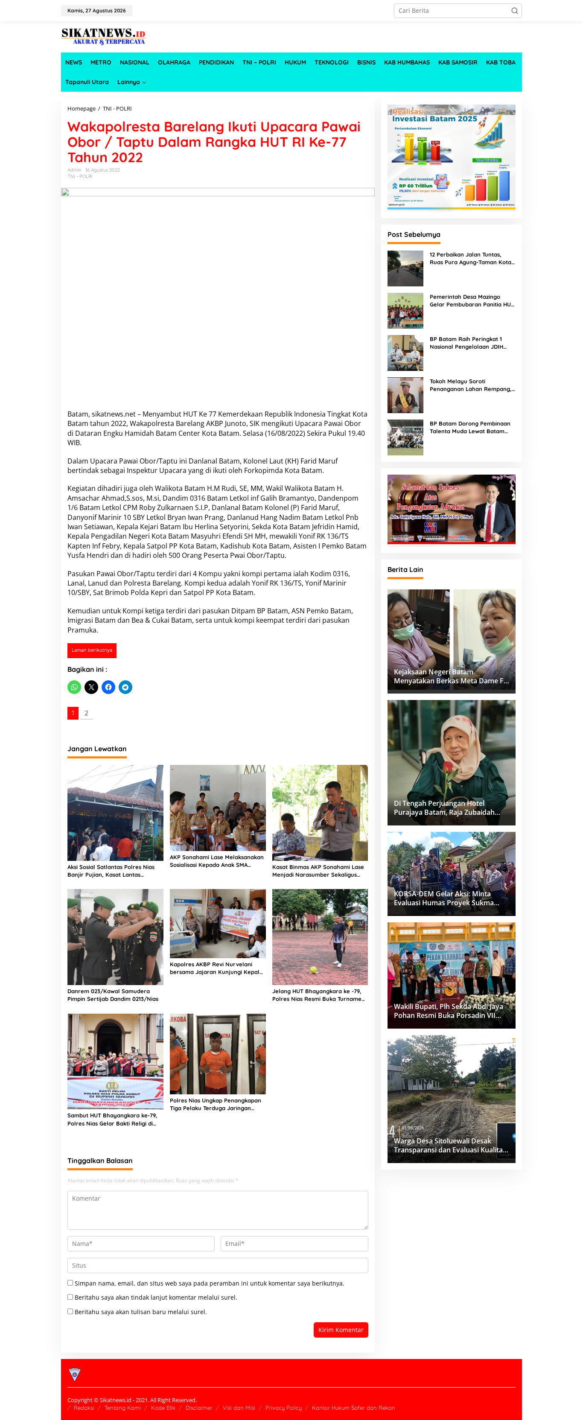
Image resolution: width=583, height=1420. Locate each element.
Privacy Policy (283, 1407)
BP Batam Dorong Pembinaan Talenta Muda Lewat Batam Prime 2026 (470, 427)
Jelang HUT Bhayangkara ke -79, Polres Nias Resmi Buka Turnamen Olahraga (318, 995)
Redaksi (84, 1407)
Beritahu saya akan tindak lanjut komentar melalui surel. (156, 1297)
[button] (514, 10)
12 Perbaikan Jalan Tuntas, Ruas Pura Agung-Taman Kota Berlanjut (470, 258)
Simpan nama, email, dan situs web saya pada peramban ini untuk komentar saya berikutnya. (209, 1283)
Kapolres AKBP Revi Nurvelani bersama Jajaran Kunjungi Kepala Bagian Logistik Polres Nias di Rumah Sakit (216, 968)
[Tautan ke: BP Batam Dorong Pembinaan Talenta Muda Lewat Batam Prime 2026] (405, 436)
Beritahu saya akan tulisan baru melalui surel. (141, 1312)
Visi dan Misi (239, 1407)
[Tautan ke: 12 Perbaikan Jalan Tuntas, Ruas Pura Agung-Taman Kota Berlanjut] (405, 267)
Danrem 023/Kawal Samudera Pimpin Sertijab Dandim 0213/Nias (112, 995)
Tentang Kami (123, 1407)
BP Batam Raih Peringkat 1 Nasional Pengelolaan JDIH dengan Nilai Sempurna (466, 342)
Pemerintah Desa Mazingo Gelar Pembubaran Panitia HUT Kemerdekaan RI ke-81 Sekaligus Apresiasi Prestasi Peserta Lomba (472, 300)
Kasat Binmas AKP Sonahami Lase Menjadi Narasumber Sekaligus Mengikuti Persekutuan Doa (318, 870)
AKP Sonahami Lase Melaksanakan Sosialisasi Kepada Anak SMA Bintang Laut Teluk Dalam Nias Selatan (217, 861)
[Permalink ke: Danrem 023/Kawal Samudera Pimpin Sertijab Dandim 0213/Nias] (115, 936)
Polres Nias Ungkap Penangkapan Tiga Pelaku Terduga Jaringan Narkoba (215, 1104)
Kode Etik (163, 1407)
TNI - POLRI (80, 176)
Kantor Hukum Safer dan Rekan (353, 1407)
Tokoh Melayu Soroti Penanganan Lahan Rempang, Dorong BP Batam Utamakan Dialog (471, 385)
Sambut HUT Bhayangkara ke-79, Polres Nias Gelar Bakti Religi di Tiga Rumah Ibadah (112, 1119)
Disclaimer (199, 1407)
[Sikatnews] (103, 36)
